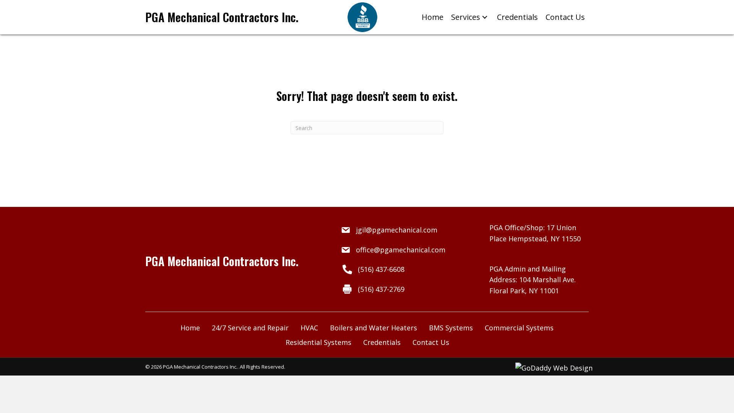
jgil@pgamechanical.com (396, 229)
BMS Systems (451, 327)
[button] (484, 17)
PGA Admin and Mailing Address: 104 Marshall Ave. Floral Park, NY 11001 (532, 280)
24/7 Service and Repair (250, 327)
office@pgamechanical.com (400, 249)
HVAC (309, 327)
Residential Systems (318, 342)
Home (190, 327)
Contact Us (430, 342)
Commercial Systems (519, 327)
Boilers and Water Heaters (373, 327)
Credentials (382, 342)
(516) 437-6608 (381, 269)
